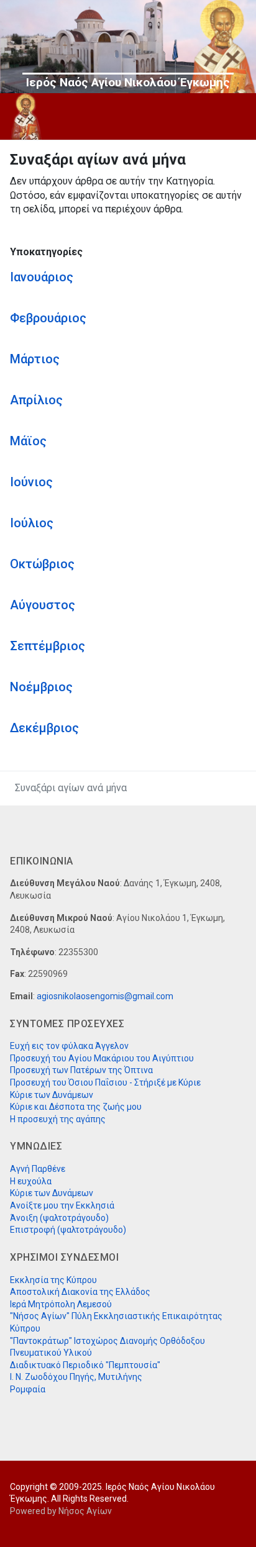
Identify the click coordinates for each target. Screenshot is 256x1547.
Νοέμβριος (41, 686)
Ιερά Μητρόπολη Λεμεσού (61, 1304)
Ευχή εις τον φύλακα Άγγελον (69, 1046)
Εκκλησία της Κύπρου (53, 1280)
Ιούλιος (31, 522)
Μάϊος (28, 440)
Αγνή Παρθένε (37, 1169)
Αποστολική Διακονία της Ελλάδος (80, 1292)
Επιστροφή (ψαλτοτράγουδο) (68, 1230)
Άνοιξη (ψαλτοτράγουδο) (59, 1218)
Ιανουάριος (41, 277)
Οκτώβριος (42, 563)
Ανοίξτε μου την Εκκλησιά (62, 1205)
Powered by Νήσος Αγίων (61, 1511)
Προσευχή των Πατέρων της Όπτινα (81, 1070)
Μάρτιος (35, 359)
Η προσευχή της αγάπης (58, 1119)
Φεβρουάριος (48, 318)
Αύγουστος (42, 604)
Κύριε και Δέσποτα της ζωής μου (76, 1107)
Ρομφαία (27, 1389)
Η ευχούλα (31, 1181)
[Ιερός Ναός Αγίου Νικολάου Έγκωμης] (26, 116)
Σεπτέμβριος (47, 645)
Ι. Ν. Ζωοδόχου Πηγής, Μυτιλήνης (76, 1377)
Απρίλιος (36, 399)
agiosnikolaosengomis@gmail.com (105, 996)
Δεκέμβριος (44, 727)
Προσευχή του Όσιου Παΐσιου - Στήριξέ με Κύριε (105, 1082)
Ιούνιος (31, 481)
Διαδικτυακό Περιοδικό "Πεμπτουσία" (85, 1365)
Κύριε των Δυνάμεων (51, 1095)
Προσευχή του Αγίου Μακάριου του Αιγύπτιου (102, 1058)
